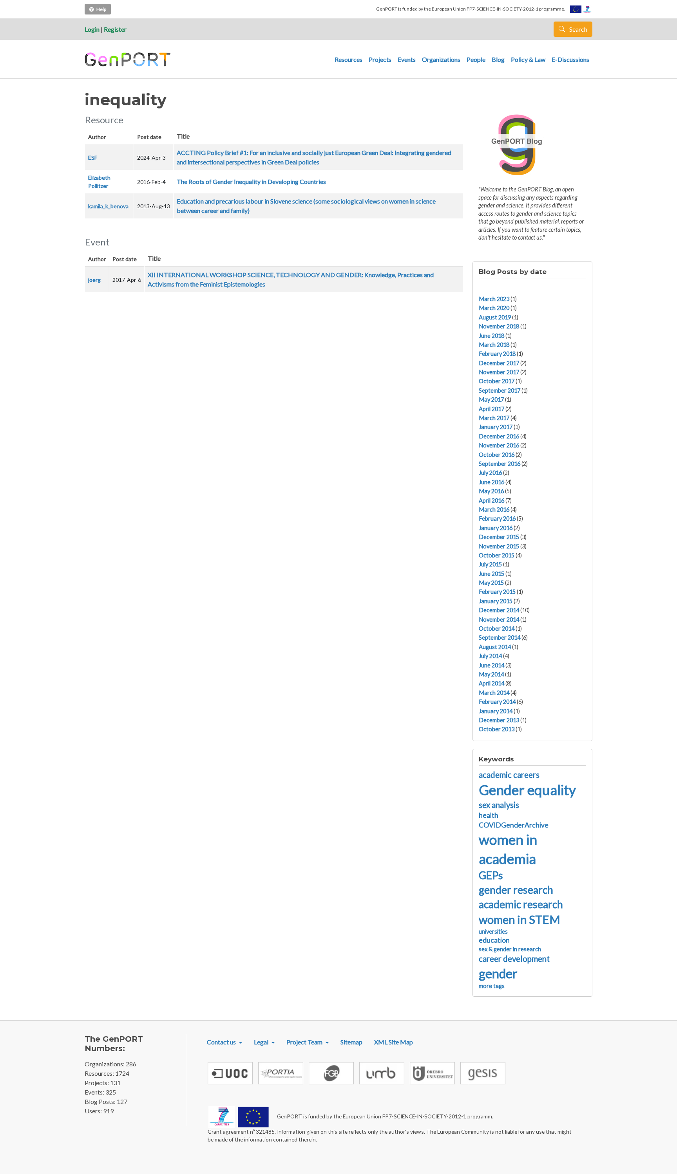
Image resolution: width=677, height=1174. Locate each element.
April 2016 (491, 500)
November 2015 (499, 546)
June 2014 (491, 665)
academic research (521, 904)
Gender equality (527, 789)
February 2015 (497, 591)
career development (514, 958)
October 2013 (496, 729)
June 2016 (491, 482)
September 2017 (499, 390)
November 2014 (499, 619)
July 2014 (490, 656)
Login (92, 29)
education (494, 940)
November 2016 (499, 445)
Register (115, 29)
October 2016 (496, 454)
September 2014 (499, 637)
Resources (348, 59)
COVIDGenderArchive (513, 825)
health (488, 815)
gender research (516, 890)
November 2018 (499, 326)
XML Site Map (393, 1042)
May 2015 (491, 582)
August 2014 (495, 647)
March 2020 (494, 308)
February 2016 (497, 518)
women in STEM (519, 919)
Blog (498, 59)
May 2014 (491, 674)
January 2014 (495, 711)
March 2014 (494, 692)
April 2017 (491, 409)
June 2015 (491, 573)
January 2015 (495, 601)
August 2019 (495, 317)
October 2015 (496, 555)
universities (493, 931)
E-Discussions (570, 59)
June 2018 (491, 335)
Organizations (441, 59)
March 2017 (494, 418)
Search (577, 29)
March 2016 (494, 509)
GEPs (491, 875)
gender (498, 973)
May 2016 (491, 491)
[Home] (129, 59)
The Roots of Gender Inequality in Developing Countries (251, 181)
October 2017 (496, 381)
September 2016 (499, 463)
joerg (94, 279)
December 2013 (499, 720)
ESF (92, 157)
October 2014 (496, 628)
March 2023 (494, 299)
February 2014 (497, 701)
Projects (380, 59)
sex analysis (499, 805)
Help (101, 9)
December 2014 (499, 610)
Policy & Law (528, 59)
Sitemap (351, 1042)
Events (407, 59)
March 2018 (494, 344)
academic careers (509, 774)
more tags (492, 986)
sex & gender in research (510, 949)
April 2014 (491, 683)
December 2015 (499, 537)
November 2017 (499, 372)
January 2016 (495, 528)
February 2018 (497, 353)
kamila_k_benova (108, 206)
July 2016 (490, 472)
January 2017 (495, 427)
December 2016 (499, 436)
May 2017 (491, 399)
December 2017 (499, 363)
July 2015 (490, 564)
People (476, 59)
